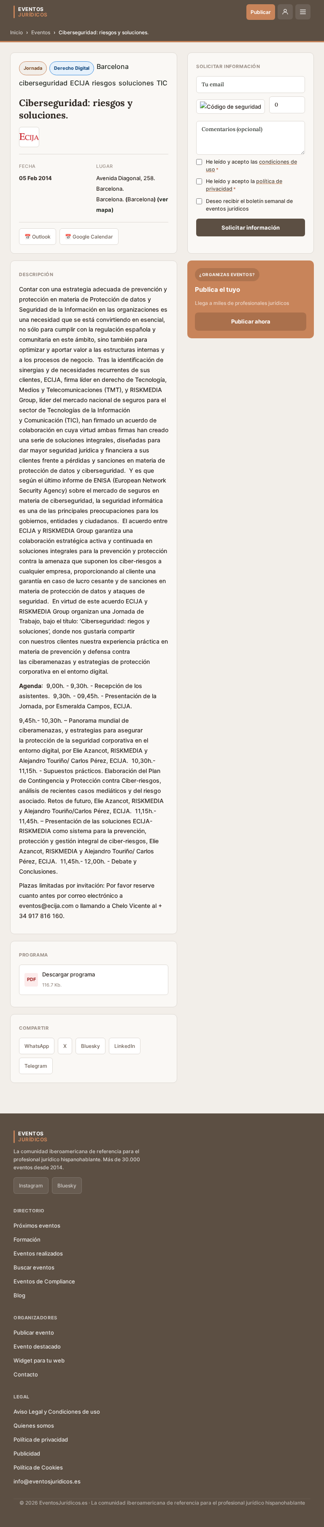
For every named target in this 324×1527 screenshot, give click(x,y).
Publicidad (27, 1453)
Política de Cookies (38, 1467)
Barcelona (113, 66)
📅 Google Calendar (89, 236)
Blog (19, 1295)
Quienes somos (34, 1425)
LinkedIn (124, 1046)
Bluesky (90, 1046)
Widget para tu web (39, 1360)
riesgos (104, 83)
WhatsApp (36, 1046)
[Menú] (302, 11)
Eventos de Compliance (44, 1281)
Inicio (16, 32)
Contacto (26, 1374)
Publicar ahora (250, 321)
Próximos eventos (37, 1225)
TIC (162, 83)
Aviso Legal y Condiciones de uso (57, 1411)
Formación (27, 1239)
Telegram (35, 1066)
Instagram (31, 1185)
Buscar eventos (34, 1267)
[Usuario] (285, 11)
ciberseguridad (43, 83)
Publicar (261, 12)
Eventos (40, 32)
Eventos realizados (38, 1253)
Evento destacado (37, 1346)
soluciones (136, 83)
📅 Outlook (37, 236)
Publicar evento (34, 1332)
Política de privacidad (41, 1439)
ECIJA (79, 83)
